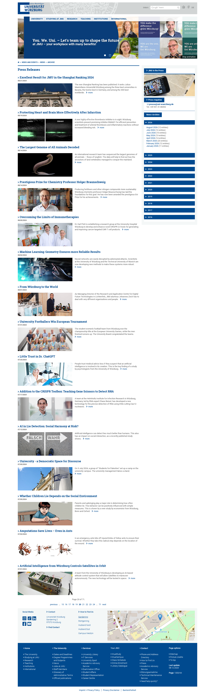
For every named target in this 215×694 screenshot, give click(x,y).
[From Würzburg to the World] (45, 315)
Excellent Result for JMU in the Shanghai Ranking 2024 (57, 77)
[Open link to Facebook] (25, 624)
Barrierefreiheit (129, 690)
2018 (150, 203)
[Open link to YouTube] (29, 624)
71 (100, 604)
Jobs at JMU (59, 666)
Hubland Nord (84, 625)
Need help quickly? (149, 681)
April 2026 (150, 138)
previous (54, 604)
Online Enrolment (119, 663)
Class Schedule (119, 660)
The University (31, 654)
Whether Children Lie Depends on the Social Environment (58, 496)
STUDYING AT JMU (55, 19)
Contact (51, 612)
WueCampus (118, 657)
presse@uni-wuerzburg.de (161, 104)
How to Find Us (86, 612)
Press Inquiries (155, 100)
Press (143, 663)
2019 (150, 197)
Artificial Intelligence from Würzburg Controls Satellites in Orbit (63, 566)
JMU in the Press (156, 70)
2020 (150, 190)
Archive (51, 62)
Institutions (29, 666)
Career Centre (89, 678)
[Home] (18, 62)
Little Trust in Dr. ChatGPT (37, 356)
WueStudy (116, 654)
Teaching (86, 19)
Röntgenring (83, 621)
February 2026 (152, 143)
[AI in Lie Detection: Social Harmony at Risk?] (45, 455)
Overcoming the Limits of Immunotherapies (49, 217)
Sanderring (83, 617)
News (42, 62)
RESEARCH (72, 19)
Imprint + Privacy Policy (89, 690)
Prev (23, 37)
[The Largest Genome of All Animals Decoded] (45, 176)
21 (83, 604)
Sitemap (174, 654)
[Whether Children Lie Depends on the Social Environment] (45, 525)
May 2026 (150, 135)
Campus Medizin (85, 633)
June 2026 (151, 133)
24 (94, 604)
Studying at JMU (32, 657)
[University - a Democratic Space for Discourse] (45, 490)
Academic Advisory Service (91, 664)
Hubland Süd (84, 629)
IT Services (88, 657)
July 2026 (150, 130)
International (119, 19)
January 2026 (152, 146)
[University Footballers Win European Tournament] (45, 350)
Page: (171, 673)
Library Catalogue (119, 666)
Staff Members (60, 669)
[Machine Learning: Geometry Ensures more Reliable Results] (45, 280)
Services (87, 648)
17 (69, 604)
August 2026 (152, 127)
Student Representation (93, 675)
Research (29, 660)
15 (63, 604)
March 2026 (151, 141)
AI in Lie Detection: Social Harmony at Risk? (49, 426)
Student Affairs (89, 672)
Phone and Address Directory (149, 656)
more (90, 92)
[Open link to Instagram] (25, 618)
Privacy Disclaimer (111, 690)
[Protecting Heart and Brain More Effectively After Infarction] (45, 141)
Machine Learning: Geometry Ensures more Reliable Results (60, 252)
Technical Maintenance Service (151, 676)
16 (66, 604)
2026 (150, 122)
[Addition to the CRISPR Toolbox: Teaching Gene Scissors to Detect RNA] (45, 420)
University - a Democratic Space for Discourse (50, 461)
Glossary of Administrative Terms (63, 673)
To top (173, 660)
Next (192, 37)
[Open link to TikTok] (29, 618)
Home (27, 648)
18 (73, 604)
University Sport (90, 660)
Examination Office (91, 669)
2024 (150, 162)
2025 (150, 155)
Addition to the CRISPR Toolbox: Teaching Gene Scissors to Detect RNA (67, 391)
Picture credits (176, 657)
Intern (145, 7)
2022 (150, 176)
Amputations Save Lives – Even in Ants (46, 531)
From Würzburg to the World (39, 287)
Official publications (62, 678)
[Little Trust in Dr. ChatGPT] (45, 385)
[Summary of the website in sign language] (188, 7)
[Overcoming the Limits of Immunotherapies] (45, 245)
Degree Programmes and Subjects (63, 659)
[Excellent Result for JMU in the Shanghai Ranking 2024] (45, 106)
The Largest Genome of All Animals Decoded (49, 147)
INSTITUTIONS (101, 19)
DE (193, 7)
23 (90, 604)
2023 (150, 169)
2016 (150, 217)
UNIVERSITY (37, 19)
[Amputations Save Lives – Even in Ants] (45, 559)
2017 (150, 210)
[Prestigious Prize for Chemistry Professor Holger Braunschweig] (45, 211)
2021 (150, 183)
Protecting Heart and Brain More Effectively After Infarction (60, 112)
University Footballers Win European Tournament (53, 321)
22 (87, 604)
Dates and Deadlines (63, 654)
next (104, 604)
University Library (90, 654)
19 (76, 604)
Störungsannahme (149, 672)
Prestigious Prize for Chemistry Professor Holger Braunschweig (62, 182)
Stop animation (189, 57)
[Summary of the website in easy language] (183, 7)
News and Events (30, 62)
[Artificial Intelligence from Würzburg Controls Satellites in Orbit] (45, 594)
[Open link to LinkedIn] (34, 618)
